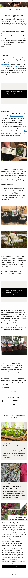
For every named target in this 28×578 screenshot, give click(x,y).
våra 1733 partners (9, 525)
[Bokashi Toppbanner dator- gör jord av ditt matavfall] (14, 5)
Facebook (14, 401)
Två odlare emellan (6, 64)
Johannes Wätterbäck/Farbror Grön (10, 66)
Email (14, 404)
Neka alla (14, 574)
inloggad (13, 415)
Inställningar (14, 570)
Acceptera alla (14, 566)
